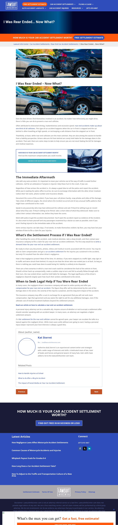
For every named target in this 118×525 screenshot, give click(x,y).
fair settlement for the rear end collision (34, 319)
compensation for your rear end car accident (33, 288)
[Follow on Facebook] (80, 448)
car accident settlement (54, 251)
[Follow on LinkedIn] (89, 448)
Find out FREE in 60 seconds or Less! (59, 423)
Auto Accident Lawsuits (33, 8)
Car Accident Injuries (59, 8)
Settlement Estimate (31, 492)
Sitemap (91, 492)
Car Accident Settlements (61, 4)
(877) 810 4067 (83, 443)
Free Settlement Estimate (34, 4)
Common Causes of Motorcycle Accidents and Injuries (36, 450)
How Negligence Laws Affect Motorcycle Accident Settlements (40, 442)
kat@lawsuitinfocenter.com (51, 342)
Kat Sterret (45, 337)
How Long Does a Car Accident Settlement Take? (34, 466)
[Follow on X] (85, 448)
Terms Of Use (47, 492)
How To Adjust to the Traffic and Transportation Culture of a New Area (42, 475)
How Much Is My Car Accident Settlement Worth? (42, 161)
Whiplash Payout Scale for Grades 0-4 (29, 458)
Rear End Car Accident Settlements (64, 44)
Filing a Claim (85, 4)
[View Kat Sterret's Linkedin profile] (98, 347)
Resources (76, 8)
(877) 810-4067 (92, 8)
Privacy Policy (80, 492)
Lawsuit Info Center (21, 44)
